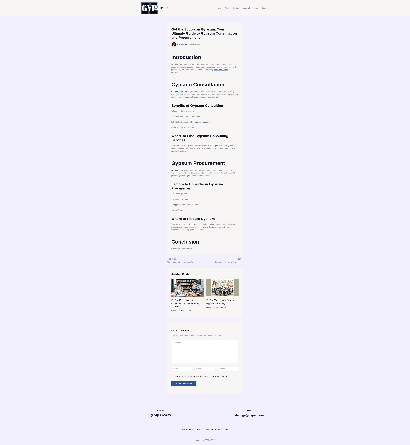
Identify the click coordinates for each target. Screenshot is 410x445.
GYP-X (164, 8)
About (227, 8)
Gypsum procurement (179, 170)
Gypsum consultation (179, 92)
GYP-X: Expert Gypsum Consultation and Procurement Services (185, 303)
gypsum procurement (201, 122)
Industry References (250, 8)
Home (219, 8)
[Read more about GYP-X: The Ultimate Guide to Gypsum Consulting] (222, 288)
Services (236, 8)
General (188, 310)
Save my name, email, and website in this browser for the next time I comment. (201, 376)
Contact (264, 8)
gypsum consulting (222, 146)
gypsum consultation (220, 70)
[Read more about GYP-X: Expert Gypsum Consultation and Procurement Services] (187, 288)
